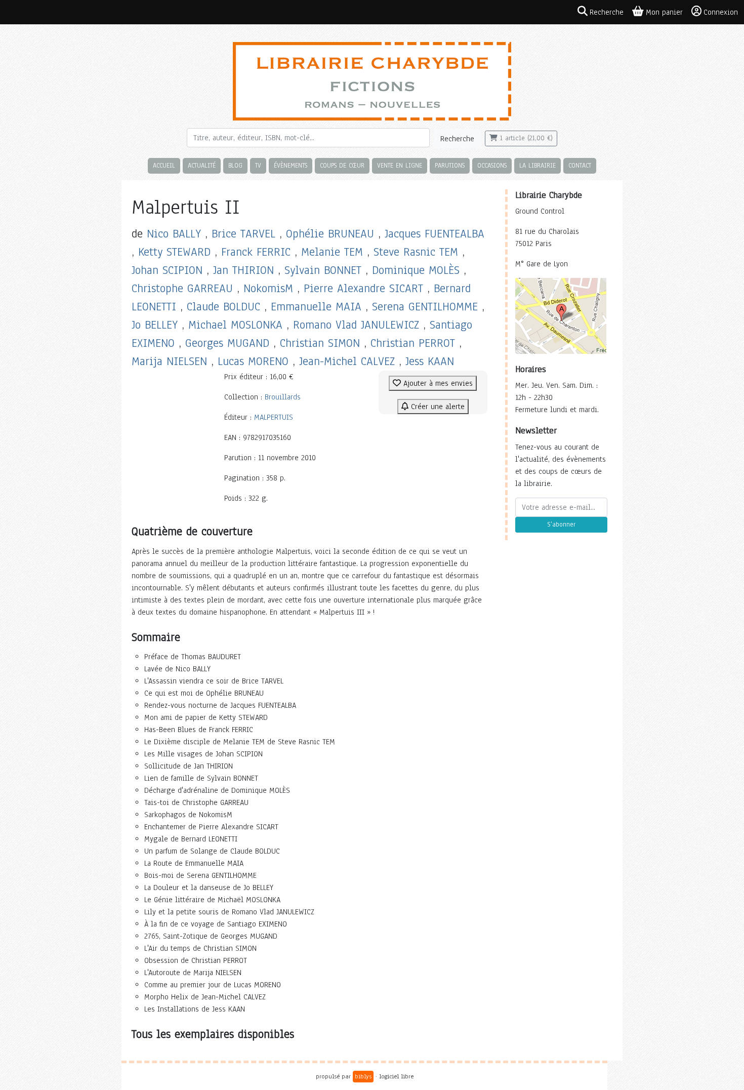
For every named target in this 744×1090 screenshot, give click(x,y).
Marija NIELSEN (169, 361)
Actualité (202, 165)
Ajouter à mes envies (437, 383)
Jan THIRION (243, 270)
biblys (363, 1076)
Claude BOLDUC (223, 306)
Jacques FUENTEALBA (434, 233)
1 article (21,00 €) (525, 138)
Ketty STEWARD (174, 252)
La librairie (537, 165)
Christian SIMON (320, 343)
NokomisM (268, 288)
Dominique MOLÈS (416, 270)
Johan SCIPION (167, 270)
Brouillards (283, 397)
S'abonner (561, 524)
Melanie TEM (332, 252)
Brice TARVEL (243, 233)
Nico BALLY (174, 233)
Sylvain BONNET (322, 270)
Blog (235, 165)
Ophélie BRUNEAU (330, 233)
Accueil (164, 165)
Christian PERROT (412, 343)
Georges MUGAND (227, 343)
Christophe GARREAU (182, 288)
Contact (579, 165)
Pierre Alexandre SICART (363, 288)
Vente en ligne (399, 165)
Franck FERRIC (256, 252)
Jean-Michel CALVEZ (347, 361)
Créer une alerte (436, 406)
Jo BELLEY (155, 325)
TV (258, 165)
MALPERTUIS (273, 417)
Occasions (492, 165)
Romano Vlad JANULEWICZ (356, 325)
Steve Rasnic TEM (416, 252)
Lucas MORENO (253, 361)
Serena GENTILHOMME (425, 306)
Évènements (290, 165)
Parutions (450, 165)
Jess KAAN (429, 361)
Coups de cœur (342, 165)
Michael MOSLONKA (235, 325)
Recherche (457, 139)
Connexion (721, 12)
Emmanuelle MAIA (316, 306)
